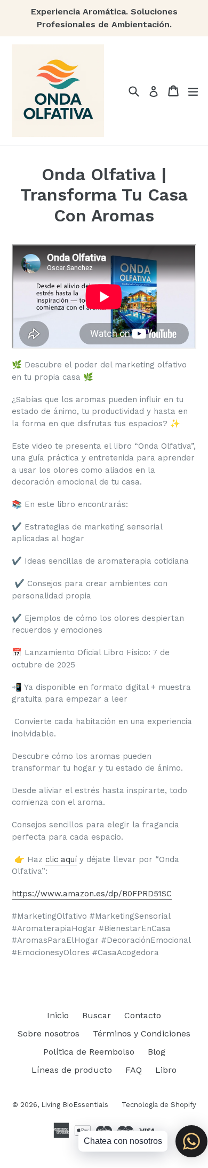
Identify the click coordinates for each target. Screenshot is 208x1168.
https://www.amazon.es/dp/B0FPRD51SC (92, 893)
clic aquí (61, 859)
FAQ (133, 1070)
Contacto (142, 1015)
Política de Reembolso (88, 1052)
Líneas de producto (71, 1070)
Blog (156, 1052)
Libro (166, 1070)
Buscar (96, 1015)
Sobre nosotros (48, 1033)
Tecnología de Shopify (159, 1105)
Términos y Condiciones (141, 1033)
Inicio (58, 1015)
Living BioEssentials (74, 1105)
